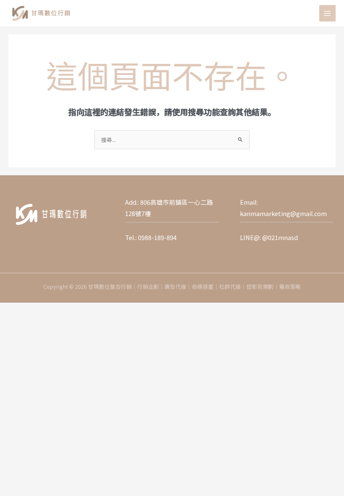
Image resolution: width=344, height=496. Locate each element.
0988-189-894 (157, 237)
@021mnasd (280, 237)
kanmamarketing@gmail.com (283, 213)
